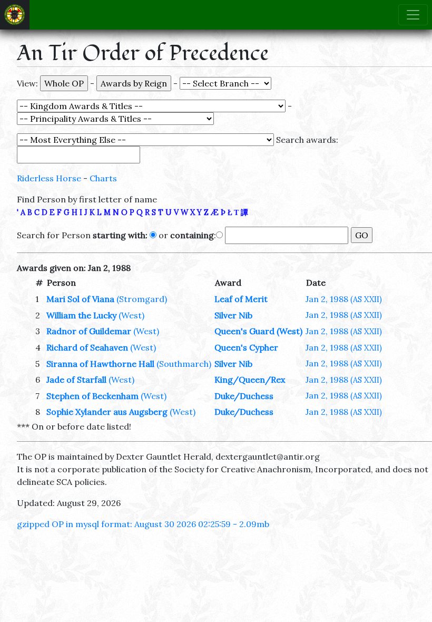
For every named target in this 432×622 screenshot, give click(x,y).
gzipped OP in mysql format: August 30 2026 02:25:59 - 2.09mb (143, 524)
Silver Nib (233, 315)
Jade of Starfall (76, 379)
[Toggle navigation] (413, 14)
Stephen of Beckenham (92, 396)
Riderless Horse (49, 178)
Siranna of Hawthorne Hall (100, 363)
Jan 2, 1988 (344, 299)
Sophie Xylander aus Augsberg (107, 411)
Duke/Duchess (243, 396)
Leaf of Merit (241, 299)
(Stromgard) (141, 299)
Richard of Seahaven (87, 347)
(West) (131, 315)
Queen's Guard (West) (258, 331)
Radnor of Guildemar (88, 331)
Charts (103, 178)
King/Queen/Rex (249, 379)
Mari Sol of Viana (80, 299)
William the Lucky (81, 315)
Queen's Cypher (246, 347)
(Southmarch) (183, 363)
